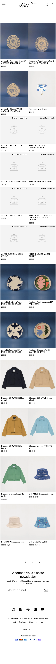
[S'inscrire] (45, 590)
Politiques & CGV (41, 618)
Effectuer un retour (36, 622)
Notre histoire (13, 618)
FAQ (14, 622)
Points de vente (26, 618)
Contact (22, 622)
